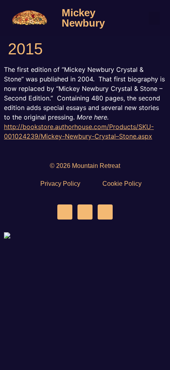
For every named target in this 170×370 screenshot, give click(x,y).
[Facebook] (64, 212)
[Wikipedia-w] (85, 212)
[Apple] (105, 212)
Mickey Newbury (83, 18)
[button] (154, 18)
